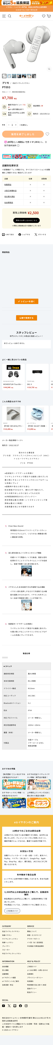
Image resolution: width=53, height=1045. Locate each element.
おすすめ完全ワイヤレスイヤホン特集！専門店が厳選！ (38, 775)
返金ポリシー (32, 988)
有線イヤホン (7, 935)
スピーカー (6, 950)
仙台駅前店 (8, 202)
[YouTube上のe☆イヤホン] (3, 1005)
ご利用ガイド (12, 911)
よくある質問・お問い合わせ (37, 970)
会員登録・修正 (7, 985)
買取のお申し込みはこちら (26, 220)
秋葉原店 (7, 184)
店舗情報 (5, 974)
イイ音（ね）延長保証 (35, 942)
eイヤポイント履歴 (9, 977)
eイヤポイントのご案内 (10, 981)
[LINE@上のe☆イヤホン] (14, 1005)
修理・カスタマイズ (34, 935)
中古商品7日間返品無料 (35, 946)
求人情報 (5, 970)
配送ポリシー (32, 992)
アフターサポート (33, 939)
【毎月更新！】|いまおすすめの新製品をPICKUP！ (13, 775)
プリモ (5, 82)
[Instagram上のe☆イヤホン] (26, 1005)
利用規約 (30, 981)
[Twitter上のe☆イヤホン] (9, 1005)
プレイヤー (6, 946)
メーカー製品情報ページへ (12, 440)
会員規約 (30, 974)
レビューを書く (29, 302)
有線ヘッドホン (7, 942)
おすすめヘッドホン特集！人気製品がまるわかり (13, 794)
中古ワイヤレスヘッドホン (11, 953)
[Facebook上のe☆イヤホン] (20, 1005)
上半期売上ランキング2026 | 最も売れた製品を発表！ (38, 794)
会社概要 (5, 966)
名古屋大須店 (9, 196)
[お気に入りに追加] (47, 134)
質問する (23, 318)
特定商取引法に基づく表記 (36, 985)
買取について (32, 931)
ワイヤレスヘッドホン (10, 939)
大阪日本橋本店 (10, 190)
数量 (3, 125)
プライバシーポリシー (35, 977)
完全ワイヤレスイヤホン (21, 83)
